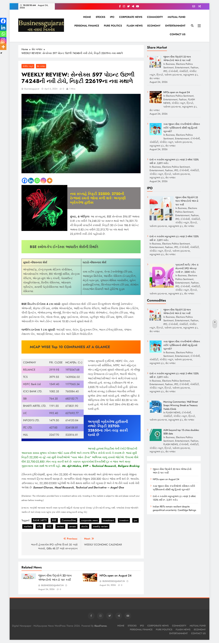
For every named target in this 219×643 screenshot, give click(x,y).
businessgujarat (31, 88)
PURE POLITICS (113, 25)
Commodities (69, 520)
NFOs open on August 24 (115, 575)
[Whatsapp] (37, 180)
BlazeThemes (100, 625)
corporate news (89, 520)
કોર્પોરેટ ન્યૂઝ (28, 66)
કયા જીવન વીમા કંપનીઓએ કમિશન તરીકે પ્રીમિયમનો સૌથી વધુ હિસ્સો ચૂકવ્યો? (174, 487)
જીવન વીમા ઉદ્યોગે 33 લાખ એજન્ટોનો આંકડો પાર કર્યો (55, 577)
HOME (87, 17)
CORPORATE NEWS (130, 17)
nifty (39, 526)
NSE (49, 526)
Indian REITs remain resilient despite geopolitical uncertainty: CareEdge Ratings (174, 508)
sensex (72, 526)
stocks (84, 526)
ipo (135, 520)
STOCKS (100, 17)
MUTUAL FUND (176, 17)
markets (28, 526)
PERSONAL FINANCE (86, 25)
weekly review (100, 526)
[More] (49, 180)
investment (108, 520)
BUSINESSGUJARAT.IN (52, 585)
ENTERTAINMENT (175, 25)
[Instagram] (43, 180)
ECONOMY (153, 25)
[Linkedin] (31, 180)
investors (123, 520)
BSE (54, 520)
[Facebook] (24, 180)
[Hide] (1, 53)
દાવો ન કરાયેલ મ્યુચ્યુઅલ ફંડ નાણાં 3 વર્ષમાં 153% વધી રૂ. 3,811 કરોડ (174, 498)
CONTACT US (177, 34)
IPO (112, 17)
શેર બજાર (41, 66)
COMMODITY (155, 17)
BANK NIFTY (40, 520)
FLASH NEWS (135, 25)
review (60, 526)
